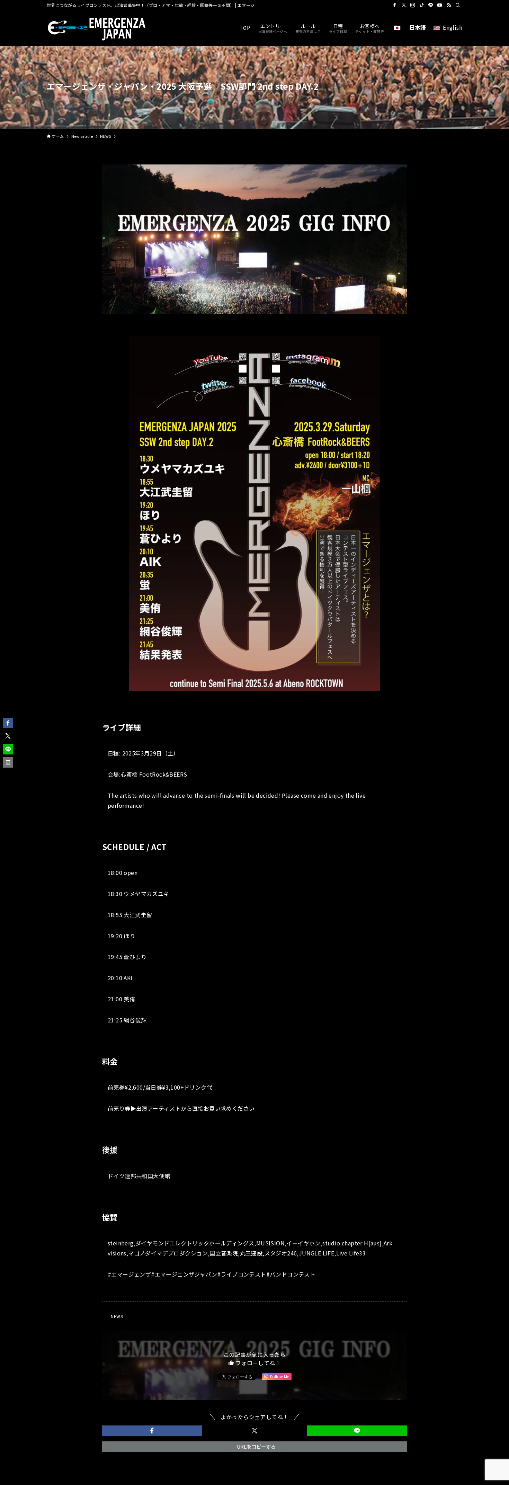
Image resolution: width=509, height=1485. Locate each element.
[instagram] (412, 5)
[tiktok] (421, 5)
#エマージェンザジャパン (184, 1274)
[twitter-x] (403, 5)
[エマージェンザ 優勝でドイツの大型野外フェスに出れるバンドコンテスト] (99, 28)
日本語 (417, 27)
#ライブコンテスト (241, 1274)
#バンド (276, 1274)
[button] (152, 1430)
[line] (430, 5)
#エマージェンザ (129, 1274)
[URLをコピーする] (8, 762)
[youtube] (439, 5)
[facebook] (394, 5)
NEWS (117, 1316)
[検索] (457, 5)
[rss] (448, 5)
